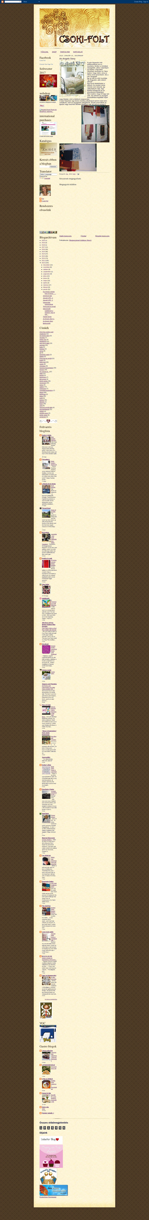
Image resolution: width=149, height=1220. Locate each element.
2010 (43, 262)
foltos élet (43, 362)
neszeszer (43, 383)
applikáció (43, 341)
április (45, 283)
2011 (43, 260)
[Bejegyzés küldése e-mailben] (78, 174)
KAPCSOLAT (78, 52)
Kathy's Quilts (46, 435)
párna (41, 385)
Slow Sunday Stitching (53, 438)
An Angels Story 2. (48, 319)
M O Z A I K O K (47, 956)
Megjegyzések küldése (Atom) (80, 240)
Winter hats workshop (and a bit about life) (54, 861)
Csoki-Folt (42, 60)
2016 (43, 249)
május (45, 280)
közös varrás (44, 381)
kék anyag (43, 379)
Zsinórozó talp (47, 296)
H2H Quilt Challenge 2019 (54, 885)
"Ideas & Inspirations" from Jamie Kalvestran (49, 732)
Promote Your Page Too (46, 64)
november (46, 267)
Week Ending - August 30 (54, 463)
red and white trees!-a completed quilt (54, 937)
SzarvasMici (46, 757)
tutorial (42, 400)
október (45, 269)
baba (41, 347)
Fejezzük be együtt (45, 358)
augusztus (46, 274)
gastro (42, 364)
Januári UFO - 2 (48, 298)
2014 (43, 254)
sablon (42, 386)
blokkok (42, 349)
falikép (42, 356)
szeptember (47, 271)
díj (40, 352)
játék (41, 373)
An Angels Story (48, 321)
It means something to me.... (54, 792)
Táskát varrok (47, 316)
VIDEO (42, 411)
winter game (43, 415)
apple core (43, 339)
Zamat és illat (46, 1093)
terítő (41, 398)
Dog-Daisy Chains (48, 789)
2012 (43, 258)
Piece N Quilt (46, 705)
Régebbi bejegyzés (102, 236)
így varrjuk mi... (44, 371)
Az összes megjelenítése (51, 999)
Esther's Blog (46, 765)
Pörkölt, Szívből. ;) (48, 1113)
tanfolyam (43, 394)
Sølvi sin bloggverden (49, 975)
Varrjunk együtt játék (46, 407)
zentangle (43, 417)
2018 (43, 245)
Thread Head (46, 508)
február (45, 287)
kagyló (42, 375)
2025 (43, 240)
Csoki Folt (45, 201)
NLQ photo (45, 532)
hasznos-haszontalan (46, 368)
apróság (42, 345)
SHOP (54, 52)
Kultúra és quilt (47, 558)
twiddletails (45, 598)
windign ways (44, 413)
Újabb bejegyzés (65, 236)
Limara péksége (47, 1050)
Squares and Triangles (49, 684)
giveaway (43, 366)
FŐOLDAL (44, 52)
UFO (41, 405)
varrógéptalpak (44, 409)
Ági (43, 198)
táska (41, 396)
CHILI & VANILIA (47, 1079)
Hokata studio (46, 670)
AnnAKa (42, 337)
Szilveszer (43, 388)
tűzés (41, 403)
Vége (43, 1109)
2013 (43, 256)
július (45, 276)
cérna (41, 351)
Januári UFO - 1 (48, 300)
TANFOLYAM (65, 52)
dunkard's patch (45, 354)
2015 (43, 251)
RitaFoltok (45, 813)
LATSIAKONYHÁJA (48, 1065)
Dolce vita (45, 1107)
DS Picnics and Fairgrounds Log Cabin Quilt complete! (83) (48, 687)
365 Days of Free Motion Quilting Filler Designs (48, 624)
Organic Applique (47, 839)
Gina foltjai (45, 584)
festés (41, 360)
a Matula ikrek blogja (49, 484)
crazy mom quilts (47, 932)
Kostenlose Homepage (48, 1197)
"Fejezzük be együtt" (49, 306)
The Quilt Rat (46, 906)
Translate (47, 178)
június (45, 278)
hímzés (42, 369)
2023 (43, 242)
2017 (43, 247)
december (46, 265)
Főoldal (83, 236)
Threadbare (46, 459)
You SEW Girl (46, 855)
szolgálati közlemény (46, 390)
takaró (42, 392)
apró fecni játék (44, 343)
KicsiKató (45, 644)
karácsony (43, 377)
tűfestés (42, 402)
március (46, 285)
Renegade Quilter (48, 881)
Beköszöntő (46, 323)
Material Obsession (48, 838)
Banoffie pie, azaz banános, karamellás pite (53, 1098)
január (45, 289)
